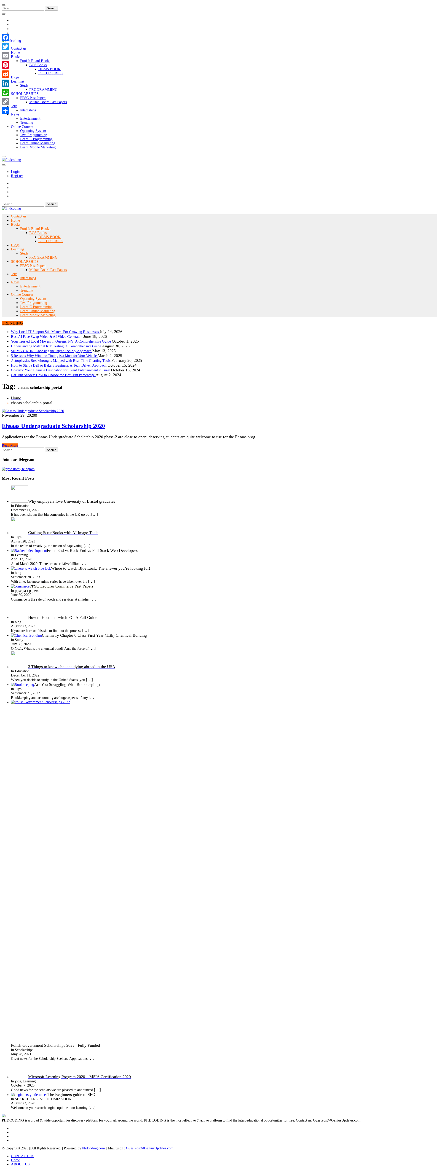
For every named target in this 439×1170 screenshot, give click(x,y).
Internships (28, 110)
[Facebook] (5, 37)
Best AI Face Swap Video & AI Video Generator (47, 336)
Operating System (33, 131)
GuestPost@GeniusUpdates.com (149, 1148)
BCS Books (38, 65)
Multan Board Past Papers (48, 102)
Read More (10, 445)
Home (15, 52)
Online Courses (22, 127)
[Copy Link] (5, 101)
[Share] (5, 110)
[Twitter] (5, 46)
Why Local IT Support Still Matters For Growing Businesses (55, 332)
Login (15, 172)
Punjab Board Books (35, 61)
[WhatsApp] (5, 92)
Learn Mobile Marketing (38, 147)
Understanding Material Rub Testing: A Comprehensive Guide (56, 346)
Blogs (15, 77)
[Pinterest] (5, 65)
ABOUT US (20, 1164)
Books (15, 57)
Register (17, 176)
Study (24, 85)
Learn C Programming (36, 139)
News (15, 114)
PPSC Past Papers (33, 98)
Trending (26, 122)
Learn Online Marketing (37, 143)
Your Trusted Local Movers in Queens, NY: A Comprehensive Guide (61, 341)
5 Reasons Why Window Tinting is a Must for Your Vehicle (54, 356)
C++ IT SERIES (50, 73)
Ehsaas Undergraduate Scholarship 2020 (53, 426)
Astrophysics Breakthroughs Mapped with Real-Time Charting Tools (61, 360)
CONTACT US (22, 1156)
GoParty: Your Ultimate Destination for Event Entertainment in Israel (61, 370)
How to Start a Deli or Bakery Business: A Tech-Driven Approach (59, 365)
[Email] (5, 55)
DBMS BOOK (49, 69)
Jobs (14, 106)
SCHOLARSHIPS (25, 94)
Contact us (18, 48)
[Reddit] (5, 74)
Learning (17, 81)
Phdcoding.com (93, 1148)
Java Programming (33, 135)
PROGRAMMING (43, 89)
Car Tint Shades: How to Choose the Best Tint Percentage (53, 375)
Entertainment (30, 118)
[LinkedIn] (5, 83)
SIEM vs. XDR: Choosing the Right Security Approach (51, 351)
